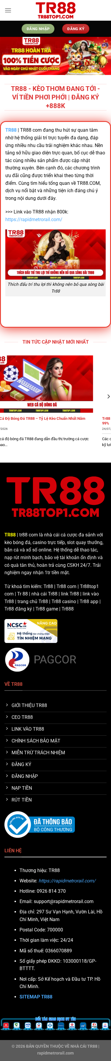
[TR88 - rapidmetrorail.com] (55, 10)
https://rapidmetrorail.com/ (33, 219)
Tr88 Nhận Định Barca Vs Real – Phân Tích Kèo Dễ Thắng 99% (54, 421)
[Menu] (8, 10)
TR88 (10, 535)
